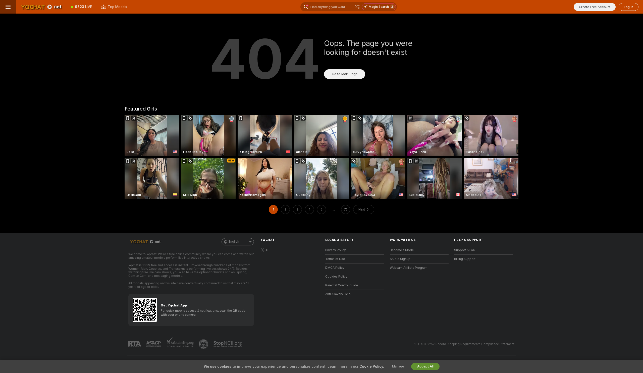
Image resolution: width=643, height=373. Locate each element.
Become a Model (402, 250)
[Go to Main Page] (41, 7)
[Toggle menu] (8, 7)
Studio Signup (400, 259)
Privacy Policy (335, 250)
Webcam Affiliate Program (408, 268)
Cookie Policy (371, 366)
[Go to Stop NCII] (228, 344)
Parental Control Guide (341, 285)
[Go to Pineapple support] (204, 344)
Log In (628, 7)
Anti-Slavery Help (338, 294)
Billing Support (464, 259)
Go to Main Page (344, 74)
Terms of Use (335, 259)
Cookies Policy (336, 276)
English (234, 241)
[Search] (357, 6)
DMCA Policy (334, 268)
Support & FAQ (464, 250)
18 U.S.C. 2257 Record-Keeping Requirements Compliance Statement (464, 344)
